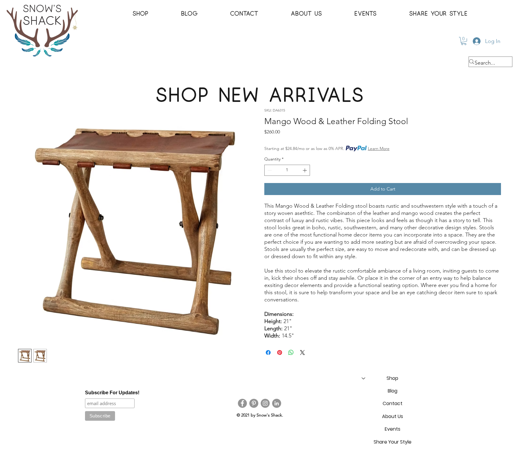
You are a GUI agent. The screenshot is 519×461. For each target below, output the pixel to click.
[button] (140, 14)
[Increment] (305, 170)
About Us (392, 416)
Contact (392, 403)
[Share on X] (302, 352)
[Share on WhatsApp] (291, 352)
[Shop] (363, 378)
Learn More (379, 148)
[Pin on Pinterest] (279, 352)
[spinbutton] (287, 170)
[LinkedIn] (276, 403)
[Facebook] (242, 403)
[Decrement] (269, 170)
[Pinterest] (253, 403)
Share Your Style (392, 441)
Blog (392, 390)
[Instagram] (265, 403)
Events (392, 429)
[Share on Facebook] (268, 352)
